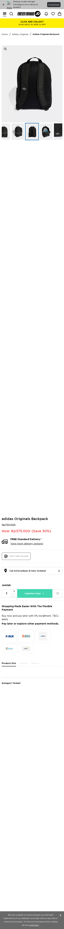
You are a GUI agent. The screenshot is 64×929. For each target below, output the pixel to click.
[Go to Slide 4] (46, 131)
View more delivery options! (26, 544)
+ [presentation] (14, 591)
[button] (32, 83)
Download (53, 5)
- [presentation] (14, 595)
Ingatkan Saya (33, 593)
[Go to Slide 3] (32, 131)
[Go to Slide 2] (18, 131)
